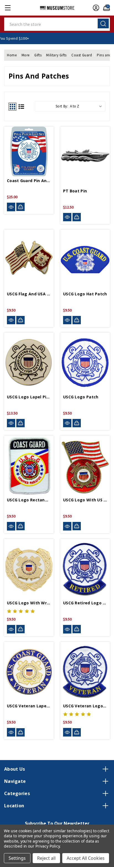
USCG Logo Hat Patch (85, 293)
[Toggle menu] (7, 7)
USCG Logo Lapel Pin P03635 (29, 396)
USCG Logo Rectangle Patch (29, 499)
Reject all (46, 858)
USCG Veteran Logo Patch (85, 705)
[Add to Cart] (20, 207)
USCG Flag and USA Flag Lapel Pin (29, 293)
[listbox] (87, 106)
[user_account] (94, 7)
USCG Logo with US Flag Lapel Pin (85, 499)
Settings (17, 858)
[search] (103, 23)
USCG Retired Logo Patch (85, 602)
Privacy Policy (47, 846)
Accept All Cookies (86, 858)
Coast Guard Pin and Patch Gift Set (29, 180)
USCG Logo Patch (81, 396)
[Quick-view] (11, 207)
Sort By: (62, 106)
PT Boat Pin (75, 190)
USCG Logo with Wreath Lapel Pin (29, 602)
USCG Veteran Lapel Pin (29, 705)
